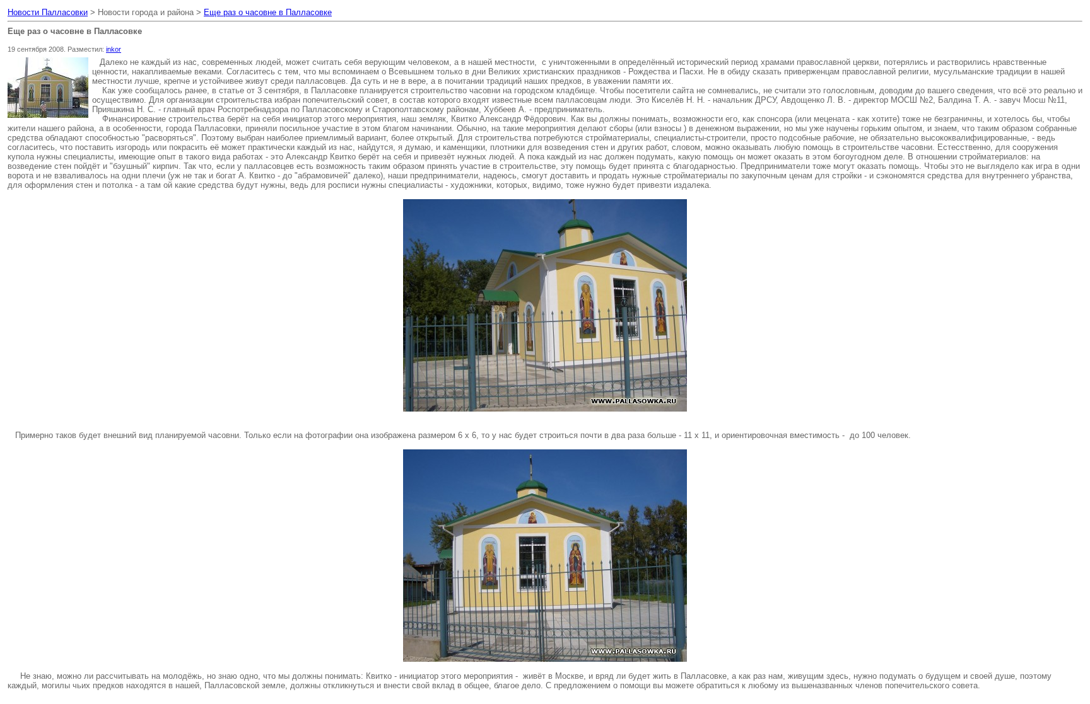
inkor (113, 49)
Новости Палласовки (48, 12)
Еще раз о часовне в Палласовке (268, 12)
